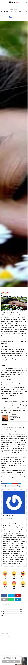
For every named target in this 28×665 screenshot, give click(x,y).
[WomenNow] (14, 2)
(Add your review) (5, 615)
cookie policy (13, 658)
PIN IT (15, 303)
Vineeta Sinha (16, 16)
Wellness (16, 9)
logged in (9, 636)
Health (11, 9)
